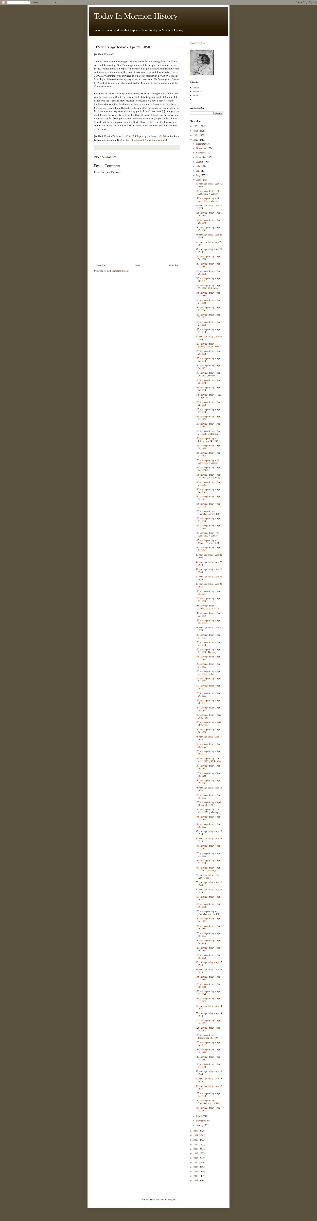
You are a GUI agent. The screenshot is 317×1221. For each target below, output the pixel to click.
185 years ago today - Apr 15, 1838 (208, 1000)
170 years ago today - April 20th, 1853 (208, 716)
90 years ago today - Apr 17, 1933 (209, 840)
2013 (196, 1171)
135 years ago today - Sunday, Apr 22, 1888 (207, 607)
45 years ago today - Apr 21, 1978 (209, 629)
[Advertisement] (137, 254)
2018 (196, 1148)
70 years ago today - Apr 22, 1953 (209, 578)
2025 (196, 130)
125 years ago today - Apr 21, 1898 (208, 643)
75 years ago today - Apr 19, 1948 (209, 738)
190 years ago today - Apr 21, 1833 (208, 680)
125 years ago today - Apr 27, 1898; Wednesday (208, 287)
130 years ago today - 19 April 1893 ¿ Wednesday (208, 760)
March (199, 1116)
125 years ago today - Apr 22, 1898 (208, 600)
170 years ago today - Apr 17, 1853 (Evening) (208, 869)
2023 (196, 139)
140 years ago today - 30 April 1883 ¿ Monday (207, 199)
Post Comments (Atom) (118, 270)
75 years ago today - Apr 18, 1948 (209, 789)
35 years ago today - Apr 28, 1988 (209, 236)
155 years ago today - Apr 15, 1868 (208, 978)
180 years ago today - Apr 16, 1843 (208, 949)
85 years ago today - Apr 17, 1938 (209, 833)
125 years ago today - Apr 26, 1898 (208, 352)
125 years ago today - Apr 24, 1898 (208, 447)
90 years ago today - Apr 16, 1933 (209, 891)
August (200, 161)
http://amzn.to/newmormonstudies (148, 139)
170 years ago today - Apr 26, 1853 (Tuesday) (208, 374)
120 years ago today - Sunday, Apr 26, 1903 (207, 345)
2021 (196, 1135)
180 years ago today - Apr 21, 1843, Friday (208, 672)
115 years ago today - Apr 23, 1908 (208, 505)
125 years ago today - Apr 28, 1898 (208, 258)
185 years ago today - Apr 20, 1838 (208, 731)
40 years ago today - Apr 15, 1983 (209, 964)
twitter (196, 87)
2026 (196, 126)
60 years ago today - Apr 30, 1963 (209, 185)
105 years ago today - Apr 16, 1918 (208, 905)
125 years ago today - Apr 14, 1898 (208, 1029)
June (198, 170)
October (200, 152)
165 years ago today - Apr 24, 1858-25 (208, 469)
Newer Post (100, 265)
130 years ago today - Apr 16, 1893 (208, 920)
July (198, 166)
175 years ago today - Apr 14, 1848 (208, 1065)
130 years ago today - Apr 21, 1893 (208, 665)
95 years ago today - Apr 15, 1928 (209, 971)
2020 (196, 1139)
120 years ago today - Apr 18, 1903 (208, 796)
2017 (196, 1153)
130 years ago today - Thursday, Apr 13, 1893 (208, 1102)
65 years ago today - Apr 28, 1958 (209, 250)
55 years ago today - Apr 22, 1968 (209, 571)
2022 (196, 1130)
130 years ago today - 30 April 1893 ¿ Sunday (207, 192)
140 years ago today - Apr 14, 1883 (208, 1058)
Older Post (174, 265)
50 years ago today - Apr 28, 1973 (209, 243)
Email (195, 95)
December (201, 143)
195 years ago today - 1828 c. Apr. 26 (208, 396)
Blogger (171, 1199)
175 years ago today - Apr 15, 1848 (208, 993)
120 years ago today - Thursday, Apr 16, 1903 (208, 913)
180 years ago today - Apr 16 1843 (208, 942)
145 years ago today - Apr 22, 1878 (208, 614)
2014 (196, 1166)
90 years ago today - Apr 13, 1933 (209, 1087)
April (199, 179)
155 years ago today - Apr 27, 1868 (208, 301)
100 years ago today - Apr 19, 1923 (208, 745)
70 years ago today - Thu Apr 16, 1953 (207, 876)
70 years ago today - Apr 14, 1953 (209, 1007)
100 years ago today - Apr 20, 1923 (208, 687)
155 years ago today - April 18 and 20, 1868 (208, 803)
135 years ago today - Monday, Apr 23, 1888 (207, 542)
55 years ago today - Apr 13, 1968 (209, 1073)
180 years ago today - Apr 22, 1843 (208, 622)
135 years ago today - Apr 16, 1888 (208, 927)
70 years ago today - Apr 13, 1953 (209, 1080)
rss (194, 99)
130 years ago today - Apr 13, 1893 (208, 1109)
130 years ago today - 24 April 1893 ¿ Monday (207, 462)
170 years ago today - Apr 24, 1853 (208, 483)
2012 (196, 1175)
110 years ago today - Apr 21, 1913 (208, 636)
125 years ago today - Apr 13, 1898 (208, 1095)
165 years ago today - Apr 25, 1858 (208, 411)
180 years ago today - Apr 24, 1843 (208, 491)
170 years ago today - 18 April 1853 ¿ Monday (207, 811)
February (200, 1120)
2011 (196, 1180)
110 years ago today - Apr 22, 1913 (208, 592)
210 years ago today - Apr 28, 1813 (208, 280)
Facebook (197, 91)
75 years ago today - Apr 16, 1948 (209, 883)
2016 (196, 1157)
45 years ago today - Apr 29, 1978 (209, 207)
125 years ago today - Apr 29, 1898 (208, 214)
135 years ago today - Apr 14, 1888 (208, 1051)
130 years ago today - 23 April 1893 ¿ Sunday (207, 534)
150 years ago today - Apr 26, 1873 (208, 367)
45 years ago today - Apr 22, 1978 (209, 563)
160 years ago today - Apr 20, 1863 (208, 709)
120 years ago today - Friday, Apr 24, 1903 (207, 440)
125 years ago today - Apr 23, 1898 (208, 520)
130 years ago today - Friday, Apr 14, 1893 (207, 1036)
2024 (196, 135)
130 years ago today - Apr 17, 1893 (208, 847)
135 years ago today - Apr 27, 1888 (208, 294)
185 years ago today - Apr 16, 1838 (208, 956)
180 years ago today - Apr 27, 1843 (208, 309)
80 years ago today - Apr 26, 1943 (209, 338)
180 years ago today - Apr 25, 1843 (208, 425)
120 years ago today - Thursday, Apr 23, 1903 (208, 512)
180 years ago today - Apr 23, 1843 (208, 549)
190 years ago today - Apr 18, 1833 (208, 825)
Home (137, 265)
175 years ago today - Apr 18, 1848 (208, 818)
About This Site (197, 42)
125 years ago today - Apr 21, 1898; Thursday (208, 651)
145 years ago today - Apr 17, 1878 (208, 862)
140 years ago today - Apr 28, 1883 (208, 265)
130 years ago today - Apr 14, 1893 (208, 1044)
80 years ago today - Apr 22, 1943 (209, 585)
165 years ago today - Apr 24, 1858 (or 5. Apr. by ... (209, 476)
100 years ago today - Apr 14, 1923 (208, 1022)
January (200, 1125)
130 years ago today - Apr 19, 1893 (208, 752)
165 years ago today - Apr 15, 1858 (208, 985)
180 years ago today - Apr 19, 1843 (208, 782)
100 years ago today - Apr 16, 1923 (208, 898)
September (201, 157)
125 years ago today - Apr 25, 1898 (208, 403)
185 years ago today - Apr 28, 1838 (208, 272)
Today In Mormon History (136, 15)
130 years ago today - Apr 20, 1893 (208, 694)
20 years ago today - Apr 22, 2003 (209, 556)
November (201, 148)
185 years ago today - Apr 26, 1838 (208, 389)
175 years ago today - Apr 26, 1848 (208, 381)
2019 (196, 1144)
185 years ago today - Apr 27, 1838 (208, 323)
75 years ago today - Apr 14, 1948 (209, 1015)
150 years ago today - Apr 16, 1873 (208, 934)
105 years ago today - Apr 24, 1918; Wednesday (208, 432)
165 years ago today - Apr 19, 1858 (208, 774)
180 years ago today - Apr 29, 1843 (208, 229)
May (198, 175)
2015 (196, 1162)
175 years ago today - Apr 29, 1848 (208, 221)
